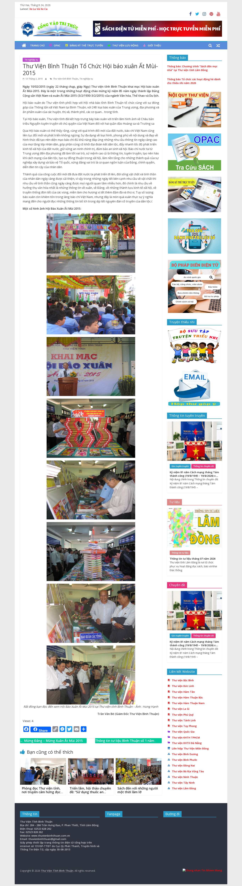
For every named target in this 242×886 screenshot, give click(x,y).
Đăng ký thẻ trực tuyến (86, 45)
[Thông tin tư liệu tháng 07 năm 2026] (194, 510)
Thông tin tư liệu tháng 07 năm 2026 (192, 558)
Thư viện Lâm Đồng (184, 788)
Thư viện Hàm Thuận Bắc (187, 697)
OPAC (57, 45)
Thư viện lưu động (125, 45)
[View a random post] (218, 45)
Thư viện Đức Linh (183, 686)
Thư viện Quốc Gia (183, 731)
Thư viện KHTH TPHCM (186, 737)
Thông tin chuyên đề (203, 466)
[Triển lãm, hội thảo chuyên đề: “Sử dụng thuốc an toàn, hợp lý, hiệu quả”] (91, 760)
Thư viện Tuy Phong (184, 726)
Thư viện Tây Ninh (183, 782)
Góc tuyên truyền (180, 466)
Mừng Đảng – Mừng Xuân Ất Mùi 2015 (51, 740)
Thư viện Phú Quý (183, 714)
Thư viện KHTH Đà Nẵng (187, 743)
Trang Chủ (37, 45)
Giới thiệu (154, 45)
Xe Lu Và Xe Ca (38, 9)
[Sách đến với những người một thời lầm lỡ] (139, 760)
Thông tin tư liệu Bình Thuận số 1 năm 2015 (124, 743)
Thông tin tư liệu (179, 552)
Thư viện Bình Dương (185, 754)
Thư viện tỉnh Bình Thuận (65, 78)
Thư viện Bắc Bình (183, 680)
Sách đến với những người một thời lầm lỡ (137, 790)
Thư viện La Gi (180, 709)
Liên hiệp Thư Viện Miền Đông (190, 748)
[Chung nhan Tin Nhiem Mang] (202, 870)
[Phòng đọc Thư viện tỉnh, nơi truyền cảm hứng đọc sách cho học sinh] (43, 760)
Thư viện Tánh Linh (184, 720)
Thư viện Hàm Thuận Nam (188, 703)
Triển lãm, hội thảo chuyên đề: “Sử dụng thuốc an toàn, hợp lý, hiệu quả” (90, 792)
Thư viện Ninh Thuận (185, 777)
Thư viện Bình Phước (184, 760)
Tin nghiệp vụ (31, 59)
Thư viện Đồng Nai (183, 765)
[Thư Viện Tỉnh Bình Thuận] (24, 45)
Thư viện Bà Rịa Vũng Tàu (188, 771)
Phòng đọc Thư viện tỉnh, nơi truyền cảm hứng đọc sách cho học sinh (41, 792)
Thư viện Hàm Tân (183, 691)
